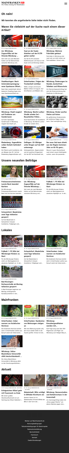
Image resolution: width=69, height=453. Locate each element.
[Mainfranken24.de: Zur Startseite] (12, 3)
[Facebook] (29, 415)
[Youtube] (40, 415)
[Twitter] (34, 415)
